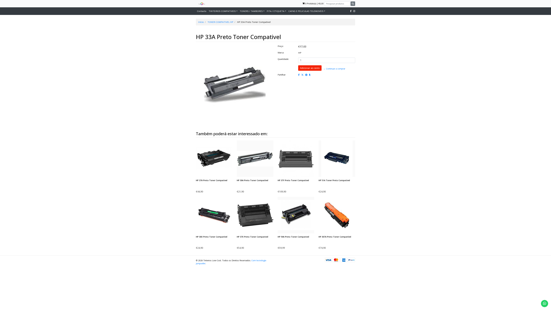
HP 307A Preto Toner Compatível (335, 236)
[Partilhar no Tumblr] (310, 74)
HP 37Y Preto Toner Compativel (293, 180)
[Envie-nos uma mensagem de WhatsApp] (544, 303)
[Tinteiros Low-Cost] (200, 3)
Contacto (201, 11)
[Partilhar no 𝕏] (302, 74)
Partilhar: (282, 74)
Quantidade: (283, 59)
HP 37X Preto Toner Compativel (252, 236)
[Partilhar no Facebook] (299, 74)
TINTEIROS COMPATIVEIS (222, 11)
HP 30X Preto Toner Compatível (211, 236)
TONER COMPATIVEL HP (220, 22)
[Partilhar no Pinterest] (306, 74)
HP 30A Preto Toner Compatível (252, 180)
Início (201, 22)
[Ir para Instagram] (354, 11)
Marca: (281, 52)
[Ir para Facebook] (351, 11)
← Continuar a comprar (334, 68)
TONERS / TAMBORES (251, 11)
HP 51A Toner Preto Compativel (334, 180)
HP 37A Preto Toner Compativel (211, 180)
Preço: (281, 46)
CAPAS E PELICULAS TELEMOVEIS (305, 11)
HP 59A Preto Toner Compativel (293, 236)
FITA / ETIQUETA (275, 11)
